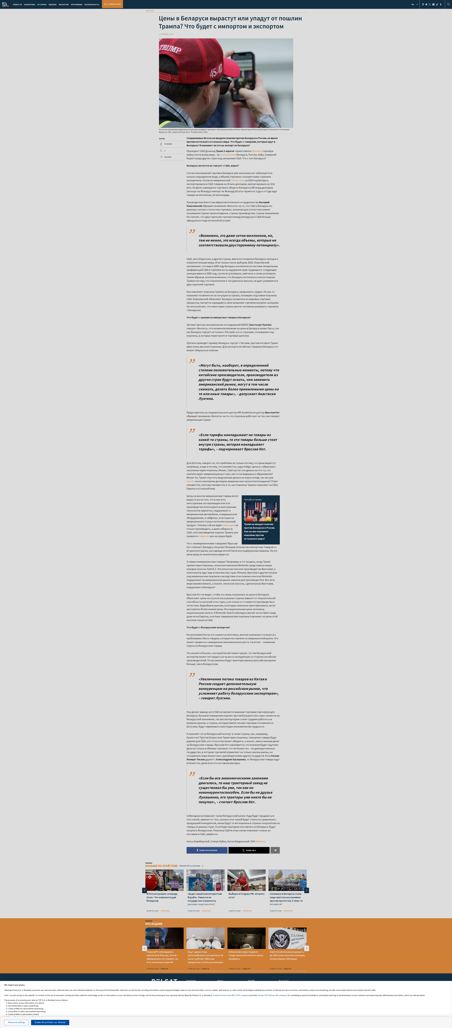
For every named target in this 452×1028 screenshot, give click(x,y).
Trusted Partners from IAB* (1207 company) (231, 995)
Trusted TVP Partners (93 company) (272, 995)
